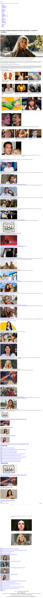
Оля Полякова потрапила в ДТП (6, 427)
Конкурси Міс (4, 7)
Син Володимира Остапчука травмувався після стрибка (8, 452)
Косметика (3, 10)
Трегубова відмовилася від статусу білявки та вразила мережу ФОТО (10, 369)
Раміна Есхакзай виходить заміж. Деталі (7, 435)
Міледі (3, 16)
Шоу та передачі (4, 6)
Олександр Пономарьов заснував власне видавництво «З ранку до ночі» (10, 233)
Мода (3, 9)
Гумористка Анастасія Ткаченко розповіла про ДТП (7, 356)
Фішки (3, 11)
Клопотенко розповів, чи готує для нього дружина (7, 171)
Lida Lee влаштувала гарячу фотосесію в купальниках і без (8, 342)
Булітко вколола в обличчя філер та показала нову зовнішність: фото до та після (12, 567)
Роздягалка (14, 343)
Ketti (7, 186)
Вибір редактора (4, 463)
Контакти (3, 14)
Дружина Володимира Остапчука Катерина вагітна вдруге (8, 196)
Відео (3, 12)
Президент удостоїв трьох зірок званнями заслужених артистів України (10, 280)
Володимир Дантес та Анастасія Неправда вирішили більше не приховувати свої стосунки (13, 184)
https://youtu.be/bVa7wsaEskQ (4, 69)
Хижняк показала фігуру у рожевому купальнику (9, 574)
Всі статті (3, 4)
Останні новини (3, 445)
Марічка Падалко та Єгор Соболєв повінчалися (7, 318)
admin (8, 247)
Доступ (3, 13)
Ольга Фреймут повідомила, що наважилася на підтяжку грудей (9, 409)
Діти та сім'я (14, 186)
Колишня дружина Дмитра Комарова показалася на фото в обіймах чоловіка (14, 443)
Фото (3, 25)
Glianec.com (20, 591)
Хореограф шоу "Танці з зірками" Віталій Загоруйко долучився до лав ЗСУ (11, 257)
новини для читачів (3, 589)
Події (3, 5)
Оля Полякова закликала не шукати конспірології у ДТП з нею (9, 292)
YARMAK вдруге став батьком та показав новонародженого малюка (10, 269)
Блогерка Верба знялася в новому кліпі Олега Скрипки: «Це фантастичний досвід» (12, 586)
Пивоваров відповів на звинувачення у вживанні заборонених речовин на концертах (12, 219)
